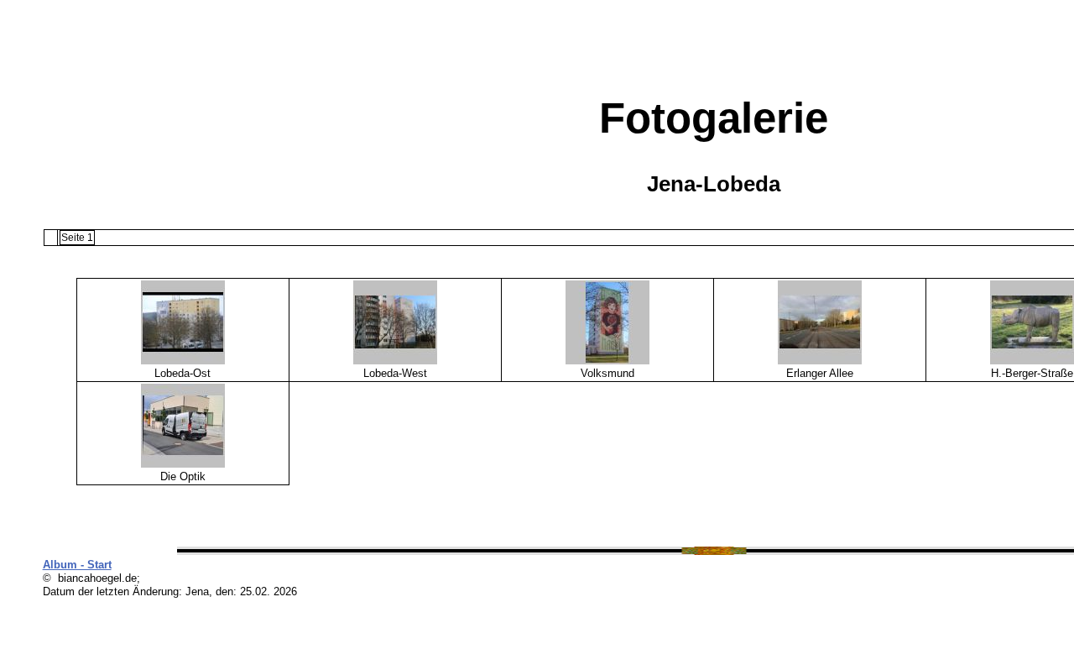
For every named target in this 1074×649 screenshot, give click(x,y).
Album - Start (77, 564)
